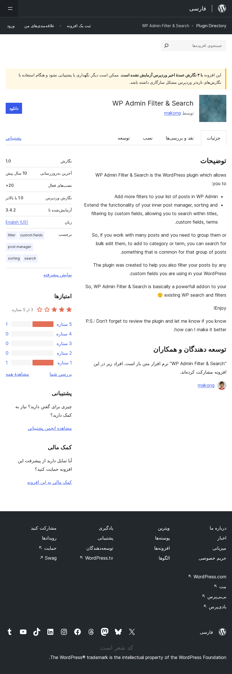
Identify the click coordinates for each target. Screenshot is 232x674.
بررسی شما (61, 374)
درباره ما (218, 528)
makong (172, 113)
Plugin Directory (211, 25)
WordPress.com (207, 576)
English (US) (17, 222)
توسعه (124, 138)
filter (12, 235)
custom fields (31, 235)
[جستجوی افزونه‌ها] (166, 45)
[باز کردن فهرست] (9, 8)
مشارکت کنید (44, 528)
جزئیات (213, 138)
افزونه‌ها (162, 548)
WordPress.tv (96, 558)
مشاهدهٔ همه (17, 374)
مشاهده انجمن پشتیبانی (50, 428)
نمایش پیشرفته (57, 274)
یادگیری (106, 528)
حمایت (47, 548)
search (30, 258)
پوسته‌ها (162, 538)
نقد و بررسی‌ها (180, 138)
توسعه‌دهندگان (99, 548)
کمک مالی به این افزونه (49, 482)
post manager (19, 247)
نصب (147, 138)
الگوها (164, 558)
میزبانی (219, 548)
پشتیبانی (13, 138)
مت (220, 586)
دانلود (13, 108)
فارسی (206, 632)
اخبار (221, 538)
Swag (48, 558)
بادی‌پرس (214, 606)
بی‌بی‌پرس (214, 596)
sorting (14, 258)
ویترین (164, 528)
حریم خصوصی (212, 558)
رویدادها (49, 538)
